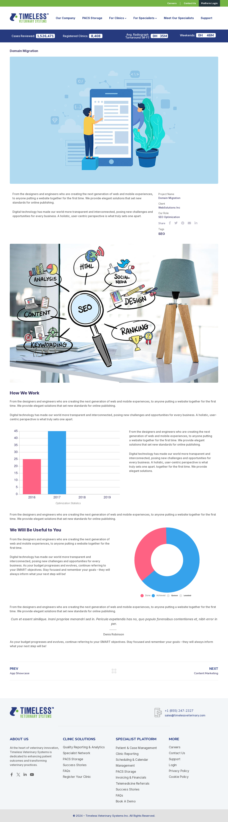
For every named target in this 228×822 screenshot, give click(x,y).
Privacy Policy (179, 771)
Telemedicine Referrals (132, 783)
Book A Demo (126, 801)
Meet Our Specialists (179, 18)
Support (206, 18)
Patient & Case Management (136, 748)
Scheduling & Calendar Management (132, 762)
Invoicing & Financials (131, 777)
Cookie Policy (178, 777)
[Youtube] (32, 774)
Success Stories (75, 765)
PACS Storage (92, 18)
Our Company (65, 18)
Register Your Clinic (77, 777)
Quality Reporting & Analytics (84, 747)
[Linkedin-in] (25, 774)
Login (173, 765)
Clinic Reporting (127, 754)
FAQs (66, 771)
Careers (175, 747)
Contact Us (177, 753)
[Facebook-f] (11, 774)
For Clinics (116, 18)
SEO (161, 234)
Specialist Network (76, 753)
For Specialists (143, 18)
